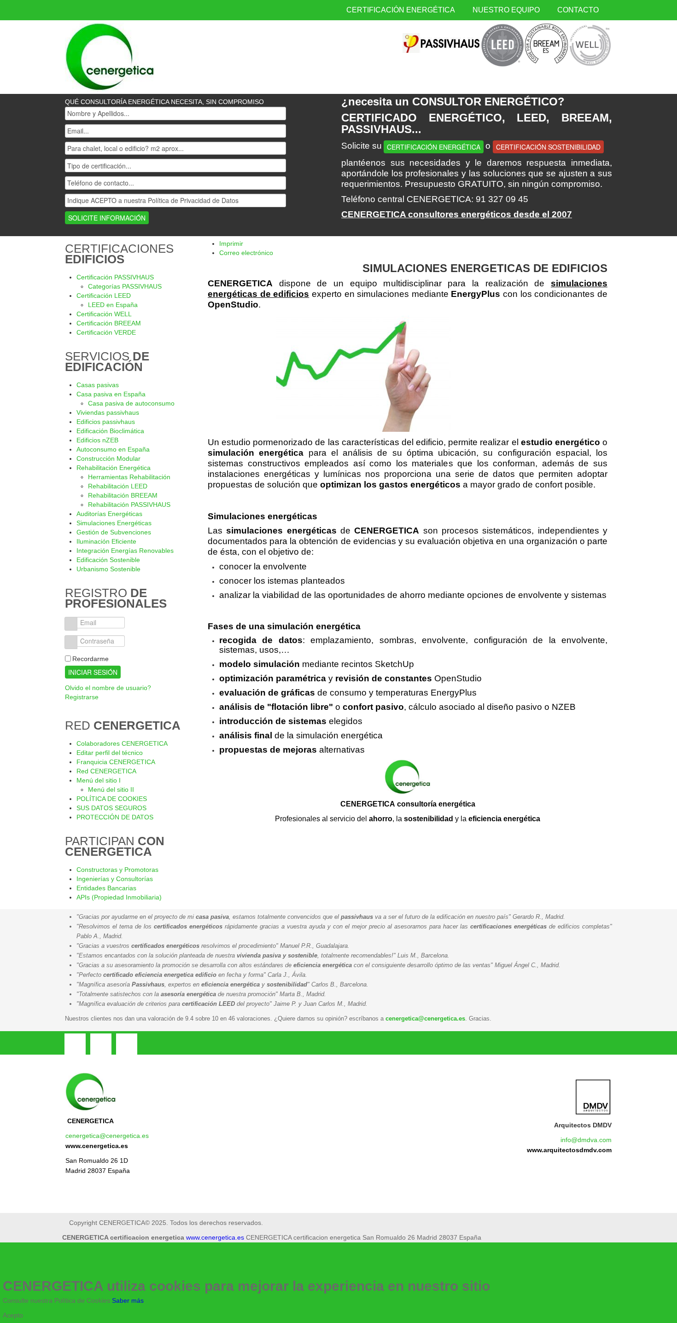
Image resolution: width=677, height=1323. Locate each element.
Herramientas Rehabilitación (129, 477)
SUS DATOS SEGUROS (111, 808)
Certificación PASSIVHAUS (115, 277)
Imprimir (231, 243)
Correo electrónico (246, 252)
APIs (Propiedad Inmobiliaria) (119, 897)
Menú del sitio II (111, 789)
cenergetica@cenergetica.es (425, 1018)
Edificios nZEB (97, 440)
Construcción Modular (108, 458)
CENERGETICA (90, 1121)
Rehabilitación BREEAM (123, 495)
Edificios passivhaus (105, 421)
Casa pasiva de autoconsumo (131, 403)
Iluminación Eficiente (106, 541)
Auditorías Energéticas (109, 513)
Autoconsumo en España (113, 449)
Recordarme (90, 658)
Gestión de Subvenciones (113, 532)
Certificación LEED (103, 295)
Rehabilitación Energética (113, 467)
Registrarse (82, 697)
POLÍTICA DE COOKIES (111, 798)
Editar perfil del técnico (109, 752)
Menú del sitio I (98, 780)
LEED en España (113, 304)
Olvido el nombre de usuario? (108, 687)
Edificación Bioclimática (110, 431)
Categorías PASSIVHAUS (125, 286)
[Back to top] (276, 1265)
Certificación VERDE (106, 332)
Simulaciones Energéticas (114, 523)
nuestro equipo (506, 10)
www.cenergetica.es (96, 1145)
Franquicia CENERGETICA (115, 762)
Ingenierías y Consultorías (114, 878)
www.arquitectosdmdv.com (569, 1150)
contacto (578, 10)
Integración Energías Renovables (125, 550)
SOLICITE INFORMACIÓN (107, 217)
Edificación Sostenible (108, 559)
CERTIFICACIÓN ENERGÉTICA (433, 146)
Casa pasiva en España (111, 394)
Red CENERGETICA (106, 771)
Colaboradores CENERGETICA (122, 743)
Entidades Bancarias (106, 888)
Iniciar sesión (92, 672)
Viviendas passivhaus (107, 412)
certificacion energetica (110, 57)
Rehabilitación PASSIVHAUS (129, 504)
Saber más (128, 1300)
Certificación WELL (104, 314)
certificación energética (400, 10)
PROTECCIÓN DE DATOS (114, 817)
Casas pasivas (97, 385)
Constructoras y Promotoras (117, 869)
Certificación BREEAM (108, 323)
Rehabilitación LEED (117, 486)
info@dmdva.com (586, 1139)
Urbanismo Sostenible (108, 569)
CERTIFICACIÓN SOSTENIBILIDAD (548, 146)
